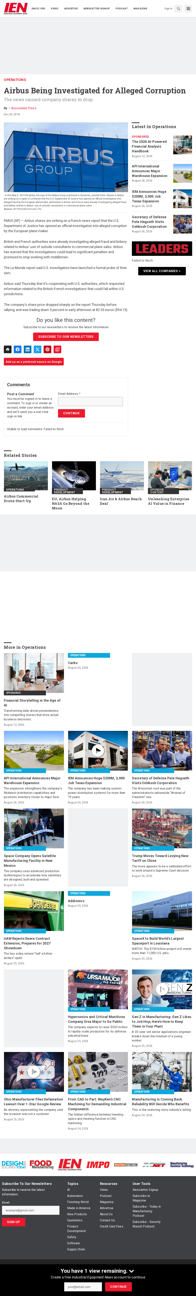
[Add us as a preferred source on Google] (57, 349)
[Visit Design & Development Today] (14, 1164)
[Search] (178, 8)
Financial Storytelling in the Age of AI (32, 702)
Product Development (64, 491)
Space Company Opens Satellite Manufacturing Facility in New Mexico (30, 860)
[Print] (7, 349)
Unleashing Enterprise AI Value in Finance (168, 501)
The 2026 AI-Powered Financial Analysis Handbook (149, 146)
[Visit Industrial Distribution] (126, 1164)
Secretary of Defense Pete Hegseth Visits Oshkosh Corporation (149, 222)
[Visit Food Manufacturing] (42, 1164)
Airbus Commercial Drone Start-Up (21, 498)
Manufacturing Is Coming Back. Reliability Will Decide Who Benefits (160, 1101)
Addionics (76, 901)
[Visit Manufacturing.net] (154, 1164)
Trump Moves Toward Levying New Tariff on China (160, 858)
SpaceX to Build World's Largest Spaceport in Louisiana (158, 940)
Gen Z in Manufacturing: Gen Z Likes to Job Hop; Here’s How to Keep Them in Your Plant (161, 1021)
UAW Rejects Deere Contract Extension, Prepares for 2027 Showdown (27, 943)
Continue (118, 1287)
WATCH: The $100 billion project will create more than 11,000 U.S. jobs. (161, 951)
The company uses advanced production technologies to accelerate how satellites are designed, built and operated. (32, 875)
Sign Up (13, 1222)
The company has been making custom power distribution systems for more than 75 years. (96, 793)
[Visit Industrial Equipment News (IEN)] (70, 1164)
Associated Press (23, 108)
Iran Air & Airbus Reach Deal (121, 501)
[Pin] (47, 349)
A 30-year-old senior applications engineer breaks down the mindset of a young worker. (161, 1036)
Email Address (69, 393)
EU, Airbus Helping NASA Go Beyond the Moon (70, 503)
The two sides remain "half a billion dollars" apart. (28, 956)
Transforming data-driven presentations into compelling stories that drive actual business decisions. (31, 715)
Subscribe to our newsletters (65, 337)
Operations (15, 80)
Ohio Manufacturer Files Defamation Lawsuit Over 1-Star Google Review (33, 1101)
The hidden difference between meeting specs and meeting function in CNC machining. (95, 1119)
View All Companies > (162, 271)
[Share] (17, 349)
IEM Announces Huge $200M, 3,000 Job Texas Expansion (149, 196)
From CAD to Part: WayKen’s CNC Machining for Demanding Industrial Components (97, 1104)
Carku (73, 663)
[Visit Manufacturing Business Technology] (182, 1164)
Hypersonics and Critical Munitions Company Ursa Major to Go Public (96, 1019)
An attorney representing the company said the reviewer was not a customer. (33, 1112)
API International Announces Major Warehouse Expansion (149, 171)
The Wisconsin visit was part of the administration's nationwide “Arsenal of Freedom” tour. (158, 793)
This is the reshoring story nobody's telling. (161, 1110)
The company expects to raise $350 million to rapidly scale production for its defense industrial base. (97, 1031)
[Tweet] (37, 349)
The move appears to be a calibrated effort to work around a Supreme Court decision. (161, 868)
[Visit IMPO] (98, 1164)
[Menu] (188, 8)
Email (5, 1202)
